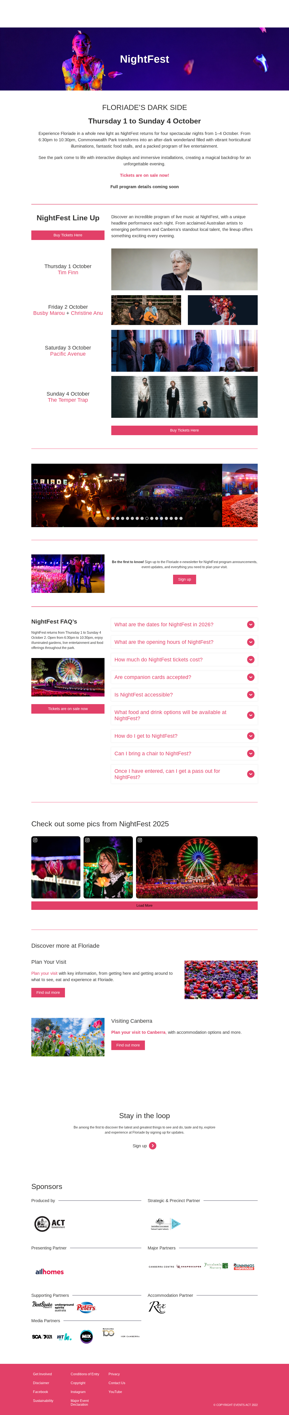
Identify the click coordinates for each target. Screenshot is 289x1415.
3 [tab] (117, 518)
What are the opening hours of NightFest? (163, 642)
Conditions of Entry (85, 1374)
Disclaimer (41, 1383)
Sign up (184, 579)
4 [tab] (122, 518)
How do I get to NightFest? (146, 736)
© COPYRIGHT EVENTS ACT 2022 (235, 1405)
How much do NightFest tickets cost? (158, 659)
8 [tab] (142, 518)
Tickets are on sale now (68, 709)
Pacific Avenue (68, 354)
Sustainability (43, 1401)
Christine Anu (87, 313)
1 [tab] (108, 518)
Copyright (78, 1383)
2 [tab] (112, 518)
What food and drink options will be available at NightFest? (170, 715)
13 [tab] (166, 518)
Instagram (78, 1392)
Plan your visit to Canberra (138, 1032)
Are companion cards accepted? (152, 677)
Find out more (48, 992)
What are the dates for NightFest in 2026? (163, 624)
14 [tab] (171, 518)
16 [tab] (181, 518)
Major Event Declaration (80, 1402)
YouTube (115, 1392)
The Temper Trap (68, 400)
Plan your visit (44, 973)
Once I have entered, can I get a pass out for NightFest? (167, 774)
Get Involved (42, 1374)
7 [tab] (137, 518)
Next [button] (247, 495)
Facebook (40, 1392)
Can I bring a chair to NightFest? (152, 753)
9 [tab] (147, 518)
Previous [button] (42, 495)
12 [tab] (161, 518)
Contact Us (117, 1383)
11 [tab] (156, 518)
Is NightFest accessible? (143, 695)
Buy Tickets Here (68, 235)
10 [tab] (151, 518)
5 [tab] (127, 518)
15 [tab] (176, 518)
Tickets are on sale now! (144, 175)
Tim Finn (68, 272)
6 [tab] (132, 518)
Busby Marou (49, 313)
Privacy (114, 1374)
